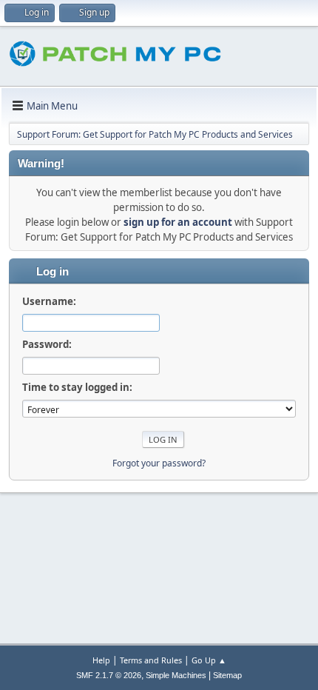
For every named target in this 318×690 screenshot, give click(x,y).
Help (101, 660)
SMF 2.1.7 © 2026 (108, 675)
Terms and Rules (151, 660)
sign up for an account (178, 222)
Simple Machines (176, 675)
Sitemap (227, 675)
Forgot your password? (159, 463)
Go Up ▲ (209, 660)
